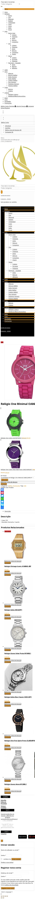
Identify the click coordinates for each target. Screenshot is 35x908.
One (9, 17)
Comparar (4, 484)
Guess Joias (11, 33)
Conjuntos (15, 42)
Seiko (9, 28)
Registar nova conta (8, 888)
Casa (5, 100)
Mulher (10, 486)
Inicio (6, 12)
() (13, 130)
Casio (10, 24)
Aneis (13, 49)
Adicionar (4, 480)
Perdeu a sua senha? (7, 862)
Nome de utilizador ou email (10, 850)
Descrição (8, 511)
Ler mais (7, 571)
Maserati (11, 19)
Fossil (10, 30)
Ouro (6, 72)
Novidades (7, 101)
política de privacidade (11, 885)
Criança (6, 93)
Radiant (10, 21)
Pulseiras (14, 37)
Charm (14, 54)
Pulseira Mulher (13, 86)
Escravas (14, 59)
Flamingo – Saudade (14, 63)
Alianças (10, 73)
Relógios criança (13, 94)
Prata (6, 87)
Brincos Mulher (12, 75)
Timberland (11, 23)
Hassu (10, 56)
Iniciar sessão (16, 859)
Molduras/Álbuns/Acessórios (16, 96)
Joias (5, 31)
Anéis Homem (12, 77)
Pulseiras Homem (13, 84)
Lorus (10, 26)
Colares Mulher (12, 80)
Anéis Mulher (12, 79)
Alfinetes (14, 68)
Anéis (13, 38)
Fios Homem (12, 82)
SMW (6, 70)
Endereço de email (7, 873)
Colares (14, 35)
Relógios (7, 14)
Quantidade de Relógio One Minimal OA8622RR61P (16, 478)
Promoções (8, 103)
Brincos (14, 40)
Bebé (6, 98)
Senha (3, 855)
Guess (10, 16)
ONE (24, 486)
